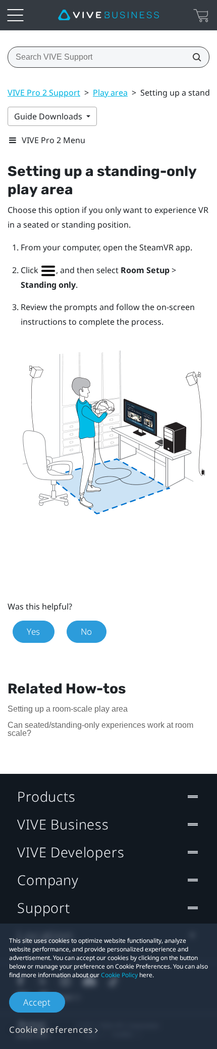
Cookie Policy (119, 975)
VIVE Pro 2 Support (44, 92)
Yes (33, 631)
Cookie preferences (51, 1029)
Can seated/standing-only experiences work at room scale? (100, 729)
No (86, 631)
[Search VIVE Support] (193, 57)
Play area (110, 92)
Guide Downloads (49, 116)
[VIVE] (108, 15)
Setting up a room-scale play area (68, 709)
